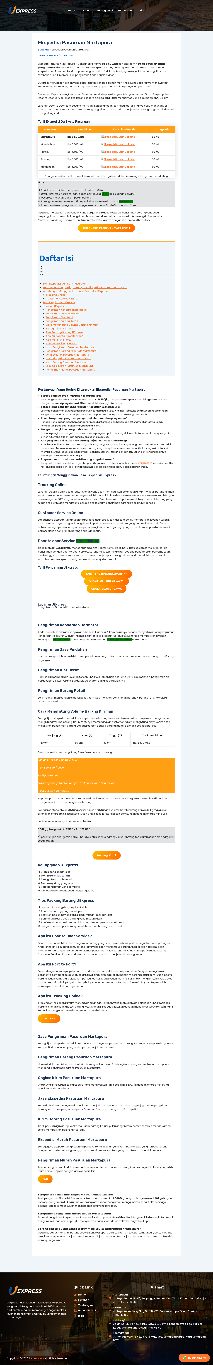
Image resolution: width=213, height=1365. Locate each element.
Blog (142, 10)
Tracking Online (55, 295)
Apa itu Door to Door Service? (64, 336)
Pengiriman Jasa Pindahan (63, 313)
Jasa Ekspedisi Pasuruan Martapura (68, 358)
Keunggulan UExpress (59, 328)
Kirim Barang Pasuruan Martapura (67, 362)
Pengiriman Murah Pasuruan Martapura (70, 369)
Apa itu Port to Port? (58, 340)
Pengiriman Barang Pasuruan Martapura (71, 351)
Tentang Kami (104, 10)
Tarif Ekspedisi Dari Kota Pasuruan (64, 283)
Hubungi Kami (126, 10)
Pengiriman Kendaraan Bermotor (66, 310)
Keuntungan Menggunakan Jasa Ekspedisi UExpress (75, 291)
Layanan (85, 10)
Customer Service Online (61, 298)
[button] (106, 260)
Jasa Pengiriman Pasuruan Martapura (70, 347)
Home (71, 10)
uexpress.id (145, 463)
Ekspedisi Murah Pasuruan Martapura (69, 366)
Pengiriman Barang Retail (62, 321)
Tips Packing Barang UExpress (64, 332)
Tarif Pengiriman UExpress (59, 302)
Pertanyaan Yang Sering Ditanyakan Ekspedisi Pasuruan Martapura (85, 287)
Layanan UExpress (54, 306)
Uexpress (38, 1358)
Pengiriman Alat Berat (59, 317)
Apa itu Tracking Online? (61, 343)
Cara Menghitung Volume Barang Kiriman (72, 325)
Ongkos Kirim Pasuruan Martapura (67, 355)
